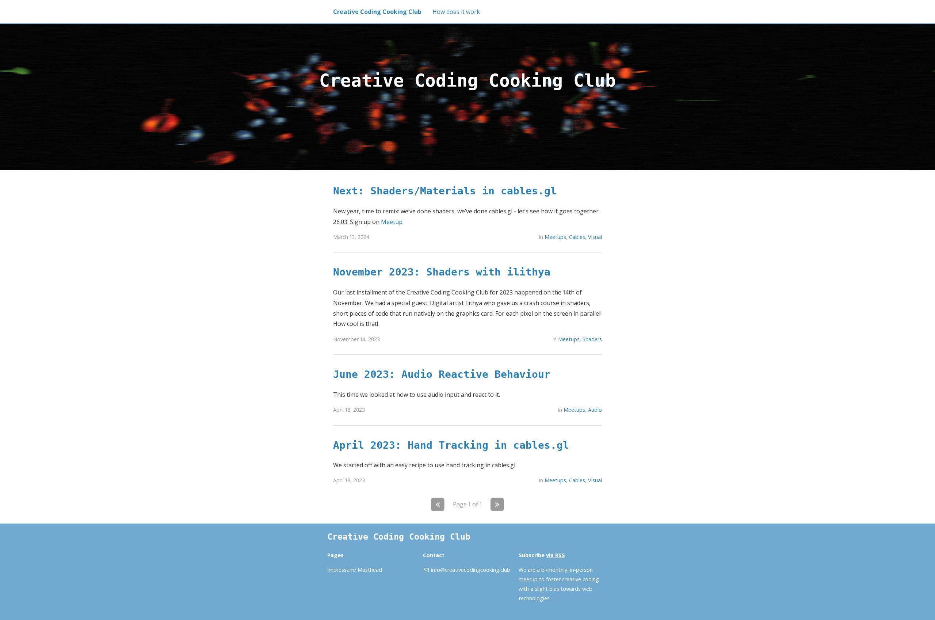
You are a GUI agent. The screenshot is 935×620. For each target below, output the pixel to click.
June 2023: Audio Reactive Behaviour (441, 374)
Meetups (555, 236)
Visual (595, 236)
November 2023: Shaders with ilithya (441, 272)
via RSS (555, 555)
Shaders (592, 339)
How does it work (456, 12)
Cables (577, 236)
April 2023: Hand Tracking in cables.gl (451, 445)
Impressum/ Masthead (354, 569)
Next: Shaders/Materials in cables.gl (445, 191)
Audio (595, 409)
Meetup (391, 222)
